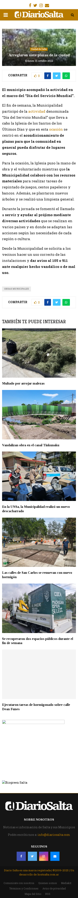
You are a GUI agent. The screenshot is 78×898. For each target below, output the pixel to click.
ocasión (56, 129)
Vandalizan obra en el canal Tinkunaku (30, 445)
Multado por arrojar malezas (23, 383)
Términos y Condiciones (23, 888)
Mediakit (66, 883)
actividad (36, 111)
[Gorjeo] (32, 856)
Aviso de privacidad (54, 888)
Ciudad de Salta (39, 49)
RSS (47, 893)
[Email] (54, 856)
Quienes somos (47, 883)
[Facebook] (21, 856)
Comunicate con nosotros (19, 883)
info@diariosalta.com (54, 835)
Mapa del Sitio (33, 893)
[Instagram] (43, 856)
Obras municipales (16, 289)
